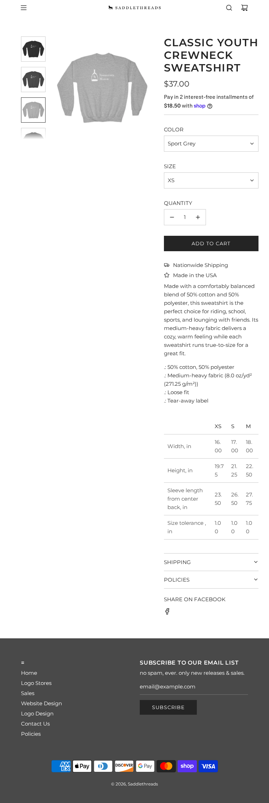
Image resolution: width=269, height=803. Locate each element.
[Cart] (244, 7)
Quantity (178, 203)
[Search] (229, 7)
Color (174, 129)
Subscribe (168, 707)
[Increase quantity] (198, 217)
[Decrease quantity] (172, 217)
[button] (59, 88)
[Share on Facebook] (167, 613)
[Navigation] (23, 7)
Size (170, 166)
